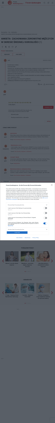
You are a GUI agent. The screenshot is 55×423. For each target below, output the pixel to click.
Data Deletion (19, 237)
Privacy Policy (36, 237)
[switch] (45, 208)
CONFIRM (17, 232)
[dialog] (27, 211)
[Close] (52, 185)
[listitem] (27, 205)
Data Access (27, 237)
